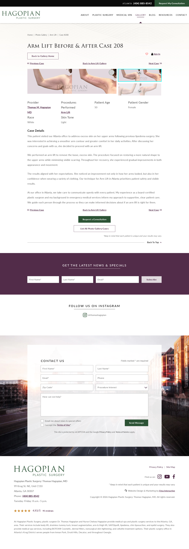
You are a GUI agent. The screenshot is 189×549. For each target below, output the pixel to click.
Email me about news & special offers (63, 421)
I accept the (48, 425)
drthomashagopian (97, 315)
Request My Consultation (172, 3)
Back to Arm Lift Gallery (94, 63)
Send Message (136, 422)
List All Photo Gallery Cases (94, 228)
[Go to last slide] (140, 73)
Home (30, 34)
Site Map (170, 467)
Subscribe (152, 279)
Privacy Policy (105, 432)
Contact (181, 14)
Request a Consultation (94, 219)
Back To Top (153, 242)
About (85, 14)
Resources (166, 14)
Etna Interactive (167, 490)
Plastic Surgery (102, 14)
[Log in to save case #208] (147, 54)
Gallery (140, 14)
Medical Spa (124, 14)
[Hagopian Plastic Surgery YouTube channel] (167, 477)
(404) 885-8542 (30, 496)
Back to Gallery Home (43, 56)
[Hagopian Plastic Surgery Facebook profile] (174, 476)
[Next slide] (140, 91)
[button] (44, 63)
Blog (152, 14)
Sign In (157, 53)
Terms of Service (123, 432)
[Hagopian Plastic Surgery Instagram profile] (159, 476)
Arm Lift (53, 34)
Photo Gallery (41, 34)
